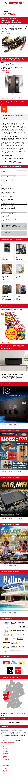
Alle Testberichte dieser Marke (13, 116)
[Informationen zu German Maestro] (20, 631)
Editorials (5, 761)
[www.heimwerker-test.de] (21, 665)
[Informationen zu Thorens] (21, 647)
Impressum (6, 764)
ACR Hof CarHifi (14, 723)
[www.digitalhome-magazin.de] (6, 665)
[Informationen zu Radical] (6, 647)
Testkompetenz (7, 750)
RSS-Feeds (6, 758)
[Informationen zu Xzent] (13, 651)
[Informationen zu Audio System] (13, 623)
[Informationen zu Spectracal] (14, 647)
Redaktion (5, 751)
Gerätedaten (6, 753)
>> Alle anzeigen (5, 33)
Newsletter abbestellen (7, 742)
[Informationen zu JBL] (6, 639)
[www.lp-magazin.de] (10, 673)
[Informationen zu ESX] (6, 631)
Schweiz (6, 711)
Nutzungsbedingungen (9, 773)
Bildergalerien (7, 755)
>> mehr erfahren (6, 342)
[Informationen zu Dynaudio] (14, 627)
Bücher (5, 748)
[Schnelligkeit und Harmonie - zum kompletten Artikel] (14, 45)
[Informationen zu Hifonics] (21, 635)
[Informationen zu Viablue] (6, 652)
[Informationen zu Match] (12, 638)
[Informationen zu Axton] (20, 623)
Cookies (5, 770)
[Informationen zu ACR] (6, 623)
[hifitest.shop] (18, 673)
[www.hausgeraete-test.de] (14, 665)
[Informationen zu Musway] (6, 643)
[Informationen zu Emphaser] (21, 627)
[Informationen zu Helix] (14, 635)
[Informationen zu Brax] (6, 627)
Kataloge (5, 756)
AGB (4, 767)
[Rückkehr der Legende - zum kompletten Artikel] (14, 84)
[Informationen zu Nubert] (14, 643)
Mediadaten (6, 765)
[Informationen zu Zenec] (21, 651)
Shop (4, 747)
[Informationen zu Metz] (20, 639)
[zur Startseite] (15, 3)
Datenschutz (6, 768)
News (5, 119)
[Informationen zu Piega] (21, 643)
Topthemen (6, 759)
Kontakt (5, 771)
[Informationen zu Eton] (13, 631)
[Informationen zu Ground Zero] (6, 635)
